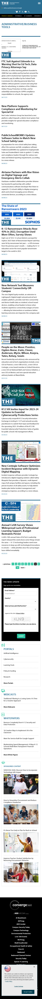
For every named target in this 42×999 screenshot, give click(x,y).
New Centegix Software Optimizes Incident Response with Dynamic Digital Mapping (21, 468)
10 (17, 567)
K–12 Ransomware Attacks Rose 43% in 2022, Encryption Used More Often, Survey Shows (19, 231)
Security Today (21, 958)
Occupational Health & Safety (21, 946)
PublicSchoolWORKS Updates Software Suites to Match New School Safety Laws (18, 138)
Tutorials (18, 16)
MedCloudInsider (21, 943)
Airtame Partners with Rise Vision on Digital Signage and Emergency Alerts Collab (20, 175)
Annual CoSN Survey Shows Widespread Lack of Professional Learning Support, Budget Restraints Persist (20, 529)
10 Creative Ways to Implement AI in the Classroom (18, 731)
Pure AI (21, 949)
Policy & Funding (10, 671)
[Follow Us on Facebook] (20, 11)
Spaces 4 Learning (21, 961)
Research (37, 16)
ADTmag (21, 921)
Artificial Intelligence (11, 653)
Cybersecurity (8, 659)
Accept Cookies (28, 992)
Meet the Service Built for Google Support (19, 738)
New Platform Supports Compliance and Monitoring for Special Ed (19, 109)
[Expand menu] (39, 3)
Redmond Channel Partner (21, 955)
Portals (9, 649)
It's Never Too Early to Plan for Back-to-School (20, 830)
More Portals (8, 683)
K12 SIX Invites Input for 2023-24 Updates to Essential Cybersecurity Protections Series (20, 412)
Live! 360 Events (21, 936)
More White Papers (11, 755)
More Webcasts (9, 707)
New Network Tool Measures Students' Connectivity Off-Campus (18, 288)
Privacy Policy (20, 613)
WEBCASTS (10, 694)
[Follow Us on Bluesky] (17, 12)
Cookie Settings (18, 986)
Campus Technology (21, 930)
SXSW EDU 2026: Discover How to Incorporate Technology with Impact (20, 771)
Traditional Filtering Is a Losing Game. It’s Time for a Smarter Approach (20, 699)
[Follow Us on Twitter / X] (22, 11)
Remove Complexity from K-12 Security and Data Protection (19, 723)
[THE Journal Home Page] (10, 3)
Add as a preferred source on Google (13, 8)
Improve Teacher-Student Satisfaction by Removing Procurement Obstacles (18, 859)
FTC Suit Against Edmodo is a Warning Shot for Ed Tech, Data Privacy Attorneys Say (19, 64)
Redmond (21, 952)
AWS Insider (21, 924)
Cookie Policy (8, 981)
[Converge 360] (21, 905)
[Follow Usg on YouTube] (26, 12)
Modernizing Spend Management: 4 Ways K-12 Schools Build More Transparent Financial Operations (21, 746)
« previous (6, 564)
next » (23, 567)
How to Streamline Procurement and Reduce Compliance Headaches (20, 801)
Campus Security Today (21, 927)
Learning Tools (9, 665)
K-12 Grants (28, 16)
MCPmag (21, 940)
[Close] (34, 967)
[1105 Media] (21, 913)
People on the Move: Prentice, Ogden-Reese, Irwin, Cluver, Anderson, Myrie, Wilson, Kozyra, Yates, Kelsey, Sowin (20, 351)
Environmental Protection (21, 933)
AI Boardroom (21, 918)
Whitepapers (12, 718)
